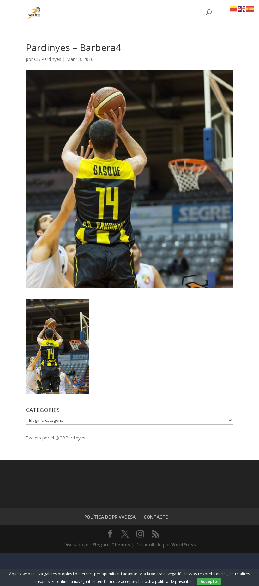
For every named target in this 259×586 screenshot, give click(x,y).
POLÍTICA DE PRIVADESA (110, 517)
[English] (242, 8)
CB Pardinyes (47, 59)
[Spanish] (250, 8)
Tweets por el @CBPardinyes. (56, 438)
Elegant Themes (111, 545)
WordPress (183, 545)
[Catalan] (234, 8)
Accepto (209, 581)
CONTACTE (156, 517)
